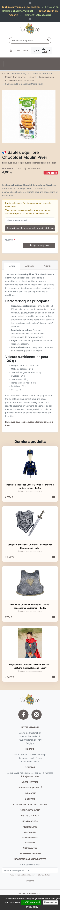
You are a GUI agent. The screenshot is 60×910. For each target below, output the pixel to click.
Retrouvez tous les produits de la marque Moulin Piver (29, 162)
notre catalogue (30, 810)
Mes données (30, 832)
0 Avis (19, 168)
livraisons (30, 793)
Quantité (9, 239)
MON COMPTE (21, 50)
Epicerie (32, 77)
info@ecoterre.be (30, 776)
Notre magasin (30, 727)
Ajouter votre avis (32, 168)
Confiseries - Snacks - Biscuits (19, 80)
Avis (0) (47, 266)
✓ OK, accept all (31, 902)
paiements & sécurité (30, 787)
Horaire (30, 749)
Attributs (29, 266)
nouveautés (30, 848)
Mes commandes (30, 837)
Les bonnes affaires (30, 853)
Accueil (5, 73)
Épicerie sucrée (46, 77)
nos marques (30, 821)
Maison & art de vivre (15, 77)
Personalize (50, 902)
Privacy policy (31, 907)
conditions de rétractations (30, 804)
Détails (12, 266)
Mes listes (30, 842)
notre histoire (30, 782)
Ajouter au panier (41, 245)
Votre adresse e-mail (30, 864)
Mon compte (30, 827)
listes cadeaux (30, 815)
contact (30, 767)
